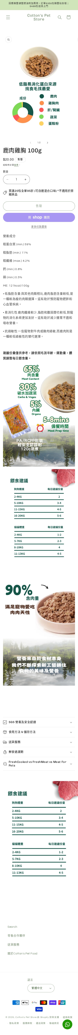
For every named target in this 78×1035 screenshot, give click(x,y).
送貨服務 (14, 944)
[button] (8, 17)
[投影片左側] (30, 143)
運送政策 (41, 1023)
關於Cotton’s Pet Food (22, 953)
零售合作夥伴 (16, 935)
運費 (16, 165)
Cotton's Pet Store (26, 1017)
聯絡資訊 (54, 1023)
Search (12, 926)
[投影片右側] (47, 143)
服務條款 (27, 1023)
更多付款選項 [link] (39, 227)
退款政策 (68, 1017)
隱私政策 (14, 1023)
